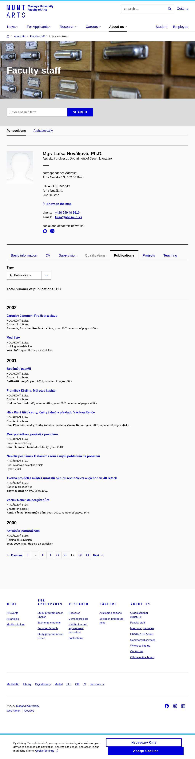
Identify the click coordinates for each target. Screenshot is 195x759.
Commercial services (142, 639)
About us (140, 604)
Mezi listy (13, 337)
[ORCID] (53, 231)
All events (12, 612)
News (12, 604)
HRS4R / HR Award (141, 633)
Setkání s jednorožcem (23, 531)
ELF (68, 684)
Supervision (68, 255)
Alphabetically (43, 130)
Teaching (170, 255)
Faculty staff (137, 622)
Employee (180, 27)
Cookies (29, 710)
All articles (13, 618)
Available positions (110, 612)
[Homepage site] (30, 11)
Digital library (43, 684)
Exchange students (49, 622)
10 (58, 555)
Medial (59, 684)
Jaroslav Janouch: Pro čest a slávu (32, 315)
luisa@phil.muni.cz (68, 217)
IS (84, 684)
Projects (149, 255)
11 (65, 555)
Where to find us (140, 645)
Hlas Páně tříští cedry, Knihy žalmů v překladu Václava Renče (51, 412)
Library (27, 684)
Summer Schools (48, 628)
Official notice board (142, 657)
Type (10, 267)
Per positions (16, 130)
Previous (16, 555)
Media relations (16, 624)
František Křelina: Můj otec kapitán (32, 390)
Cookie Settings (44, 750)
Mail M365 (13, 684)
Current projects (78, 618)
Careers (108, 604)
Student (161, 27)
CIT (77, 684)
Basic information (24, 255)
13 (80, 555)
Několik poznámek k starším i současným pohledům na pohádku (53, 456)
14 (87, 555)
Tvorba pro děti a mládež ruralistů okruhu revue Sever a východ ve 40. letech (62, 478)
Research (78, 604)
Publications (124, 255)
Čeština (182, 8)
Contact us (136, 651)
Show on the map (59, 203)
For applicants (50, 602)
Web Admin (13, 710)
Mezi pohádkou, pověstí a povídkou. (33, 434)
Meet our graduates (142, 628)
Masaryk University (27, 705)
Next (96, 555)
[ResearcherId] (46, 231)
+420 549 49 (67, 212)
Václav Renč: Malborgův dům (28, 500)
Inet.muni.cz (97, 684)
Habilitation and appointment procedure (78, 628)
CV (48, 255)
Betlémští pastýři (19, 368)
